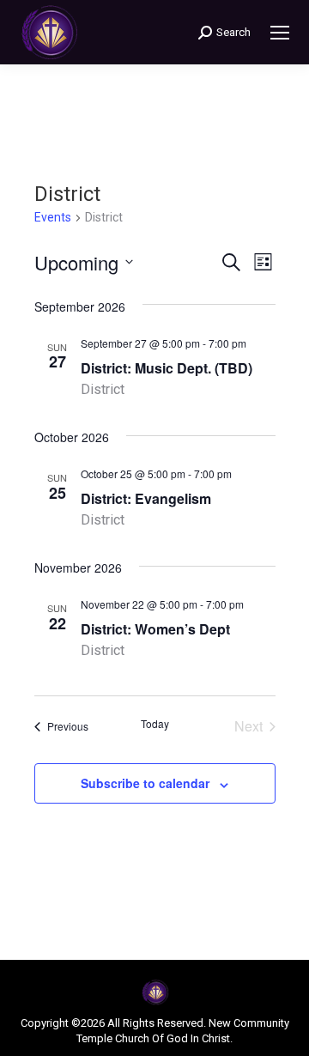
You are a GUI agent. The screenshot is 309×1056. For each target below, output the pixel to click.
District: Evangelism (146, 498)
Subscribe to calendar (145, 783)
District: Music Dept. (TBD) (166, 368)
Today (155, 724)
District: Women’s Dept (155, 629)
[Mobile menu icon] (280, 33)
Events (52, 217)
